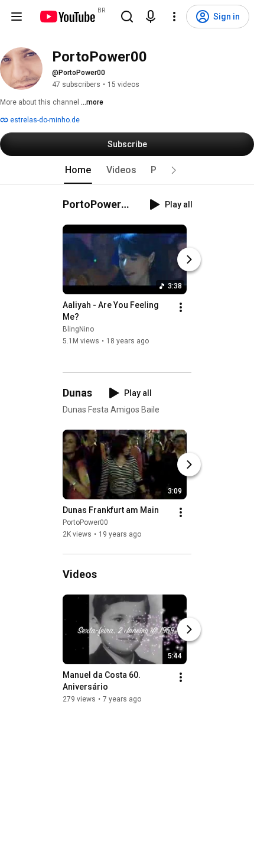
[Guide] (16, 16)
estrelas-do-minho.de (44, 120)
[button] (173, 170)
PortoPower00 (85, 522)
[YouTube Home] (67, 16)
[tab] (78, 170)
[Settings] (174, 16)
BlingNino (78, 329)
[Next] (189, 259)
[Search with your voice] (150, 16)
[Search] (127, 16)
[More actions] (181, 307)
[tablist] (127, 170)
